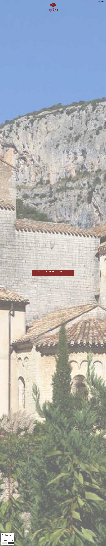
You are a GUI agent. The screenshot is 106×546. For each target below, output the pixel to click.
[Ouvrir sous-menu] (77, 4)
